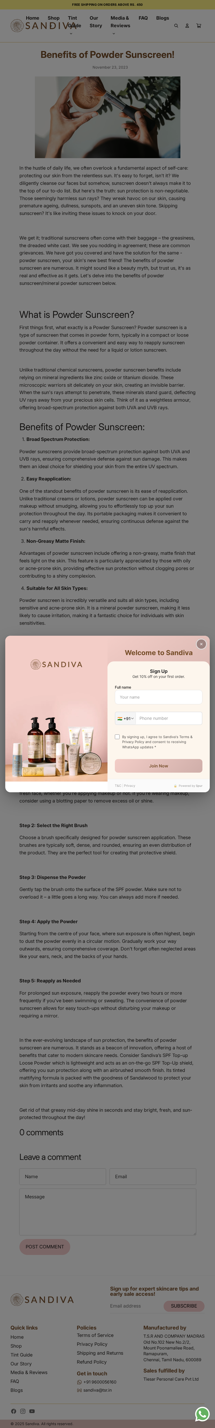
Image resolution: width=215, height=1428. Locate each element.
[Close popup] (201, 644)
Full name (123, 687)
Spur (199, 786)
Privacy (129, 786)
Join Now (158, 765)
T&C (118, 786)
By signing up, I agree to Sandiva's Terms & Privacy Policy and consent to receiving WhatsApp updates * (157, 742)
